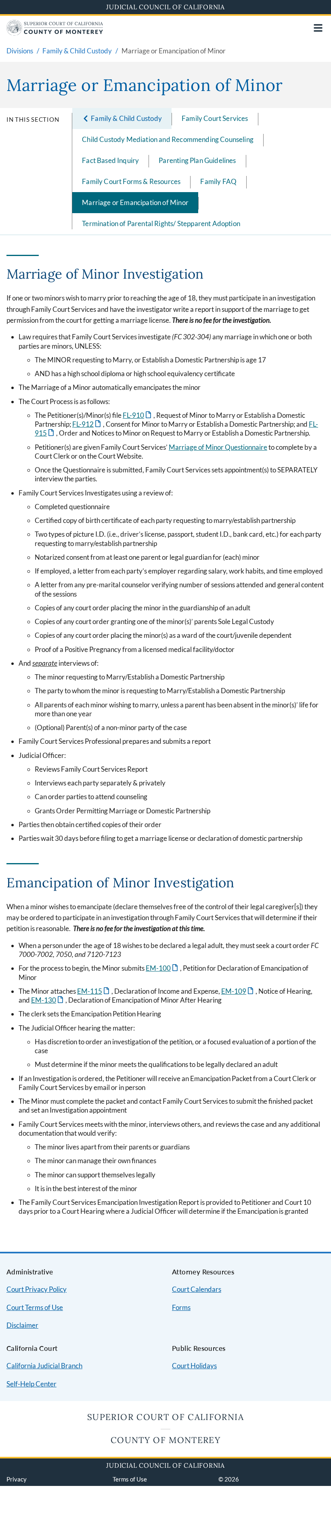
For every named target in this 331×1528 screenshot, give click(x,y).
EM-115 (94, 991)
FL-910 (138, 415)
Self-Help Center (31, 1384)
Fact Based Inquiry (110, 160)
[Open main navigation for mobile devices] (318, 28)
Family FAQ (218, 181)
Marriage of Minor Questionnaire (218, 447)
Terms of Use (130, 1479)
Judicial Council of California (165, 7)
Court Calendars (196, 1289)
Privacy (16, 1479)
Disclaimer (22, 1325)
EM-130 (48, 1000)
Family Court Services (215, 118)
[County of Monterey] (54, 33)
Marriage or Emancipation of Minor (135, 202)
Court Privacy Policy (36, 1289)
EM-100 (162, 968)
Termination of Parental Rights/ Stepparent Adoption (161, 223)
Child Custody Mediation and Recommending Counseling (167, 139)
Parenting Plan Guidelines (197, 160)
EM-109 (238, 991)
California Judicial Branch (44, 1365)
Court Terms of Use (34, 1307)
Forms (181, 1307)
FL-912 (87, 424)
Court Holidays (194, 1365)
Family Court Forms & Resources (131, 181)
